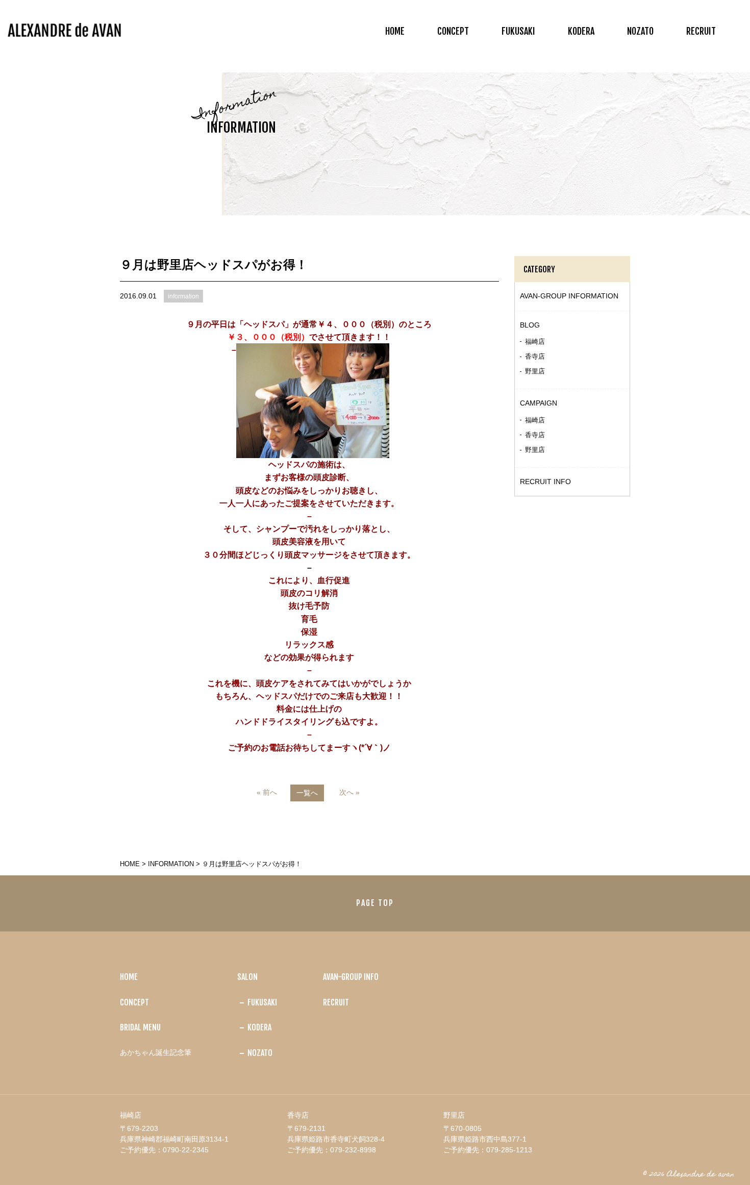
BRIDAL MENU (140, 1027)
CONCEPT (453, 31)
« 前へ (267, 792)
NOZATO (640, 31)
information (171, 864)
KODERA (581, 31)
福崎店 (535, 341)
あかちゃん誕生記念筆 (155, 1052)
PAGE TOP (375, 903)
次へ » (349, 792)
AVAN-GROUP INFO (351, 977)
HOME (395, 31)
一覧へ (307, 793)
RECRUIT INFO (545, 481)
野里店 (535, 371)
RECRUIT (701, 31)
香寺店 (535, 356)
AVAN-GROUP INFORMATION (569, 296)
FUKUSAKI (518, 31)
